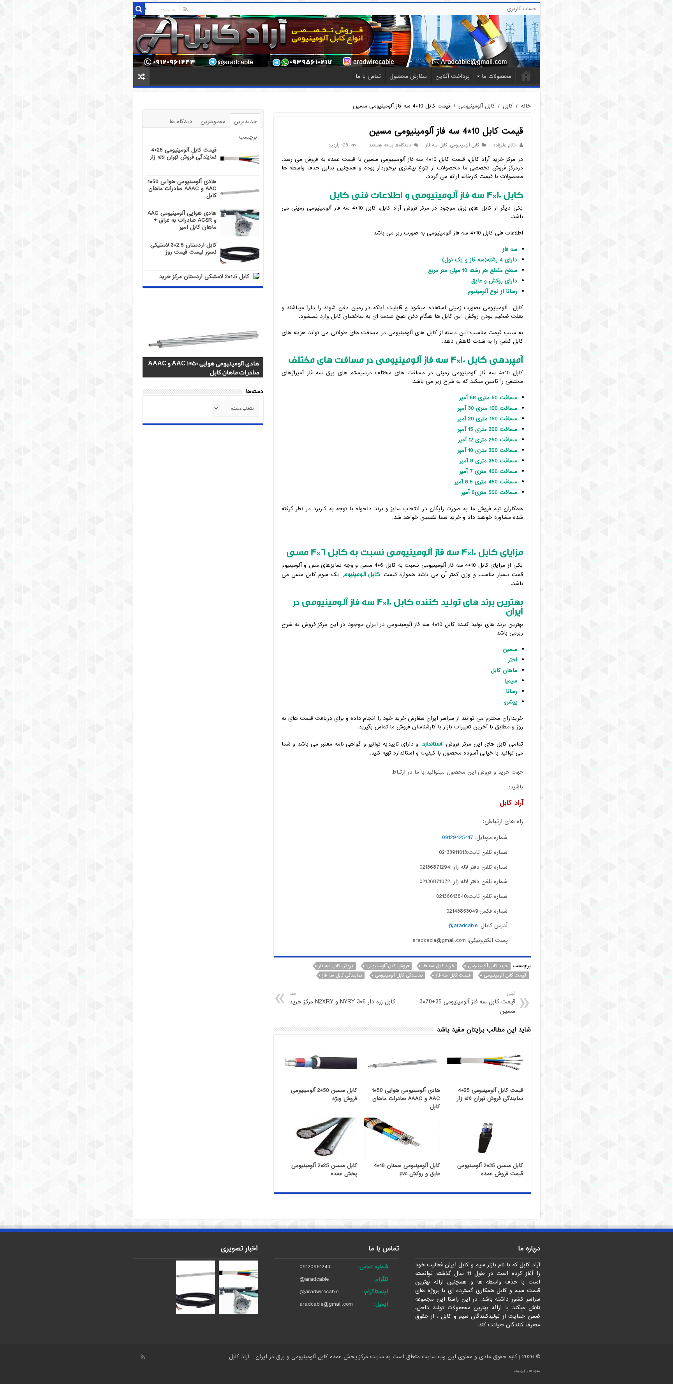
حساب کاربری (521, 8)
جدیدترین (245, 121)
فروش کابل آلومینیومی (387, 966)
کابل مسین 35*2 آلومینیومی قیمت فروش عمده (490, 1170)
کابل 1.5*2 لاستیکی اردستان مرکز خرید (204, 276)
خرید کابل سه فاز (438, 966)
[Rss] (186, 9)
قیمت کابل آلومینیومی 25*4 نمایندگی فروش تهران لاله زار (490, 1094)
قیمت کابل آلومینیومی (505, 975)
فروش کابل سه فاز (336, 966)
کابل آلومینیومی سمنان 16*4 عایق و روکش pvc (407, 1170)
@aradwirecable (319, 1291)
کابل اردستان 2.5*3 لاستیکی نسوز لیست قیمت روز (183, 248)
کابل (508, 106)
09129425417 (457, 837)
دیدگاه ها (180, 121)
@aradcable (314, 1279)
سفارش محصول (408, 76)
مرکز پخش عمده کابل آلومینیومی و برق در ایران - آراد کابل (299, 1356)
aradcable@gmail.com (326, 1304)
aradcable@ (462, 925)
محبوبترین (213, 121)
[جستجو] (139, 9)
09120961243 (315, 1266)
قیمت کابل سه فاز (453, 975)
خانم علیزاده (504, 145)
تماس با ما (368, 76)
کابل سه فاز (436, 145)
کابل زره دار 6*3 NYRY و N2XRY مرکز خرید (342, 998)
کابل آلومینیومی (476, 106)
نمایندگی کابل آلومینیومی (399, 975)
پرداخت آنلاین (452, 76)
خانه (526, 75)
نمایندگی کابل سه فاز (342, 975)
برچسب (248, 137)
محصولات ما (496, 76)
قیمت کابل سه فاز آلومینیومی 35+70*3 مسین (467, 1003)
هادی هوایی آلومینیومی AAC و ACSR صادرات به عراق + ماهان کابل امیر (182, 220)
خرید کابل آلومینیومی (488, 966)
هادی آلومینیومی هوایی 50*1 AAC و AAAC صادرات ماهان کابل (406, 1098)
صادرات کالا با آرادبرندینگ (527, 1371)
